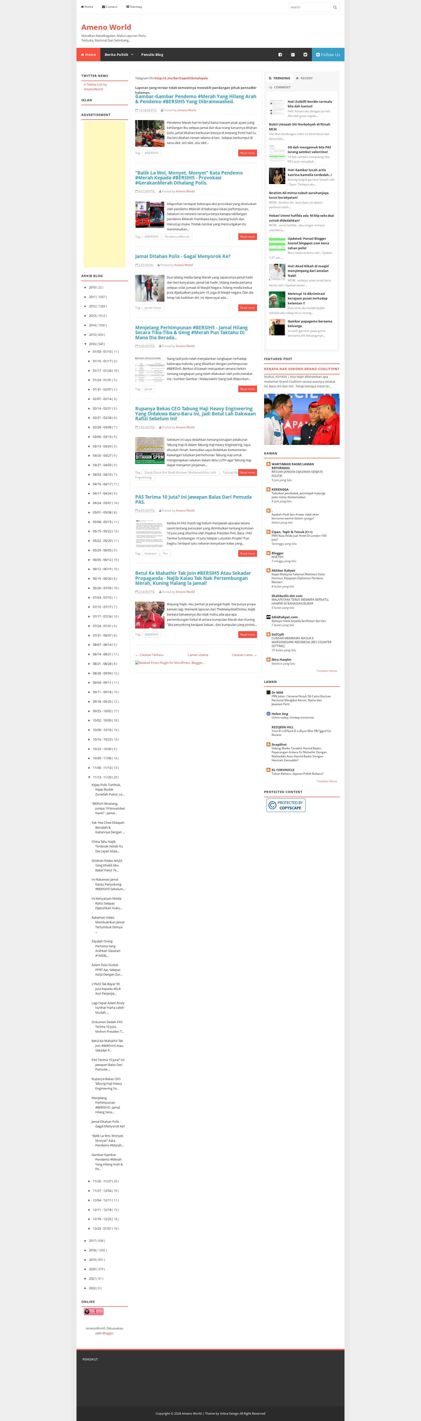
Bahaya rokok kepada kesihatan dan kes (299, 621)
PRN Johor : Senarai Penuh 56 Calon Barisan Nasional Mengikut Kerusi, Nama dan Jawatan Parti (301, 700)
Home (89, 7)
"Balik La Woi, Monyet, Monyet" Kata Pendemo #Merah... (108, 1140)
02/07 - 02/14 (102, 399)
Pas (166, 553)
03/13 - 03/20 (102, 446)
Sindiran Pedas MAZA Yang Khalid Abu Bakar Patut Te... (107, 865)
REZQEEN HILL (283, 727)
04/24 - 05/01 (102, 503)
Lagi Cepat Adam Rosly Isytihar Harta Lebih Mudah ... (108, 1008)
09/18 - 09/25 (102, 701)
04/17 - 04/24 (102, 493)
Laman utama (198, 655)
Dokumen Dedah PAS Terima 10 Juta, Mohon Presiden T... (108, 1027)
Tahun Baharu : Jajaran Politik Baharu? (297, 774)
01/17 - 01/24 (102, 370)
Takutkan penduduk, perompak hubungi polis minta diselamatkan (298, 495)
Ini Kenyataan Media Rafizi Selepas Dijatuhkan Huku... (107, 903)
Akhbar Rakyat (283, 570)
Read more (247, 153)
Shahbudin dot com (287, 596)
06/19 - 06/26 (102, 578)
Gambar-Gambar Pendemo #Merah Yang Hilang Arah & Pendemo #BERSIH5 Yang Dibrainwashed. (195, 98)
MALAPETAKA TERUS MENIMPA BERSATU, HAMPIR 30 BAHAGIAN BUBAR (300, 601)
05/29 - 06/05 (102, 550)
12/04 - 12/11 (102, 1200)
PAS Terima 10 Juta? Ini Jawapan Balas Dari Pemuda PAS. (193, 499)
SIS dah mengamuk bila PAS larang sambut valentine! (309, 149)
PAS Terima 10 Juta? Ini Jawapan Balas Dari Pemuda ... (108, 1064)
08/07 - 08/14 (102, 644)
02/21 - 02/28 (102, 417)
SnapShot (279, 744)
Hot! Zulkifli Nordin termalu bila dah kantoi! (310, 104)
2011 (92, 297)
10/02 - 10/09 (102, 720)
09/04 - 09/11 (102, 682)
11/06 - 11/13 (102, 767)
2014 (92, 325)
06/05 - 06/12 (102, 559)
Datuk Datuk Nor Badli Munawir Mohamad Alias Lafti (181, 472)
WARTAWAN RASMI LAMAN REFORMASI (293, 466)
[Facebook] (280, 55)
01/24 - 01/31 (102, 380)
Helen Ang (280, 713)
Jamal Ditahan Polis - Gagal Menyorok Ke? (108, 1124)
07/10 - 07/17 (102, 607)
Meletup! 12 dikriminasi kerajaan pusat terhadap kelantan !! (307, 298)
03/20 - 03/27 (102, 455)
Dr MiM (277, 692)
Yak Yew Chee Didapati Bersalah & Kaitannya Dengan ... (108, 827)
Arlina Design (229, 1413)
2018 (92, 1250)
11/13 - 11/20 (102, 777)
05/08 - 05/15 (102, 522)
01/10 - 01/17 (102, 361)
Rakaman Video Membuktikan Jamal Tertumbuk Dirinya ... (108, 924)
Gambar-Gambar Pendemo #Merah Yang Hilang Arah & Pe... (107, 1162)
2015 (92, 334)
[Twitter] (305, 55)
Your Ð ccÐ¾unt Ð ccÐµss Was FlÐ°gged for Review (301, 733)
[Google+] (293, 55)
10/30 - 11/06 (102, 758)
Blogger (107, 1333)
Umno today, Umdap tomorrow (293, 717)
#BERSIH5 (152, 153)
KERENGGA (280, 489)
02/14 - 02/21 (102, 408)
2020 (92, 1269)
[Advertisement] (104, 194)
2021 (92, 1278)
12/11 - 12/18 (102, 1209)
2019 (92, 1259)
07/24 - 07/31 (102, 626)
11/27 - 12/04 (102, 1190)
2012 (92, 306)
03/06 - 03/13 (102, 436)
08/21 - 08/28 (102, 663)
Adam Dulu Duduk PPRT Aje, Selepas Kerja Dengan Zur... (107, 970)
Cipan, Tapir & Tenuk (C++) (292, 532)
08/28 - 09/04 (102, 673)
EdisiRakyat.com (285, 617)
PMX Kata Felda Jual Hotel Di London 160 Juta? (299, 538)
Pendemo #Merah (177, 237)
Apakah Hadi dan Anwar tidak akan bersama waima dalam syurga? (295, 516)
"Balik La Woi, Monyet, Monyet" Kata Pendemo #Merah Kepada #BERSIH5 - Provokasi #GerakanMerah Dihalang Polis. (189, 178)
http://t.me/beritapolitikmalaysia (181, 78)
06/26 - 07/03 (102, 588)
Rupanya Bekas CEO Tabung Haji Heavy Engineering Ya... (107, 1084)
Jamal (149, 389)
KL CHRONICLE (283, 770)
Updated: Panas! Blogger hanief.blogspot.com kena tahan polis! (308, 243)
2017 (92, 1240)
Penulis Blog (152, 54)
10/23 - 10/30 (102, 749)
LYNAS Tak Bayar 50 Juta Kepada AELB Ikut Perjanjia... (106, 989)
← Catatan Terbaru (149, 655)
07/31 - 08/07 (102, 635)
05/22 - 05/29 (102, 540)
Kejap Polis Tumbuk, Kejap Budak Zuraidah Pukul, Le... (108, 789)
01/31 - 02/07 (102, 389)
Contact (111, 7)
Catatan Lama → (244, 655)
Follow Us (330, 54)
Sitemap (135, 7)
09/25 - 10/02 (102, 711)
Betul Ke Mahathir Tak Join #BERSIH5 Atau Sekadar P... (107, 1045)
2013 (92, 315)
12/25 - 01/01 (102, 1228)
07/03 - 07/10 (102, 597)
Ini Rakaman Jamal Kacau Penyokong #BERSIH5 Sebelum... (108, 884)
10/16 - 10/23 (102, 739)
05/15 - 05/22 (102, 531)
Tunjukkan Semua (327, 670)
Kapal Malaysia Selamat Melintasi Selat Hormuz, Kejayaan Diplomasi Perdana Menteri (298, 578)
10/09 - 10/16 (102, 730)
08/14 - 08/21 (102, 654)
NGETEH (277, 557)
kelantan (151, 553)
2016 (92, 344)
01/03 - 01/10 (102, 351)
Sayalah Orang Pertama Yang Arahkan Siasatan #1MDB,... (106, 948)
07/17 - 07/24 (102, 616)
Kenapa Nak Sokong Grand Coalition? (301, 369)
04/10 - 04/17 (102, 484)
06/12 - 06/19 (102, 569)
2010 (92, 287)
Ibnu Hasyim (281, 659)
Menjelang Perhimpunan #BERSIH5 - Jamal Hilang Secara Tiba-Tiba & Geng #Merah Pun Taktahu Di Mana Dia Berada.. (191, 332)
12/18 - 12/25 (102, 1219)
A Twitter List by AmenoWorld (95, 87)
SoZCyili (278, 634)
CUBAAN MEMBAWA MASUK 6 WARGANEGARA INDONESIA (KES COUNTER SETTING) (301, 642)
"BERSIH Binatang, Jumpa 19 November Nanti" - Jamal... (108, 808)
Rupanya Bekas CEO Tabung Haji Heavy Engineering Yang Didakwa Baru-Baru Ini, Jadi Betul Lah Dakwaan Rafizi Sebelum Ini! (195, 413)
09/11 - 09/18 (102, 692)
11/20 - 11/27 (102, 1181)
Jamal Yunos (153, 308)
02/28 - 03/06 (102, 427)
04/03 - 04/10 (102, 474)
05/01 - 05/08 (102, 512)
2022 (92, 1288)
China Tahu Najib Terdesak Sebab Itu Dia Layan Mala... (107, 846)
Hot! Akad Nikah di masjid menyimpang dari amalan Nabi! (308, 271)
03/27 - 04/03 (102, 465)
